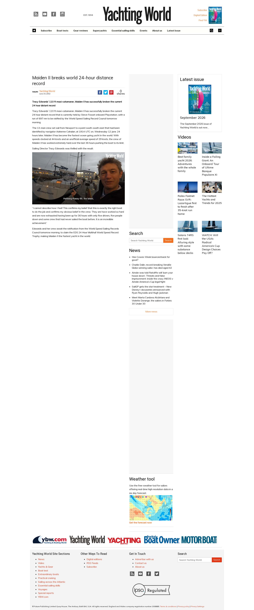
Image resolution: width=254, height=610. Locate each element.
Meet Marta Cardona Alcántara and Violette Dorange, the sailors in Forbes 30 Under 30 (152, 300)
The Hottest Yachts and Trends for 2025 (212, 199)
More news (151, 311)
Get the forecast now (140, 522)
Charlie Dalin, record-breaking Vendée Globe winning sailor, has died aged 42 (152, 266)
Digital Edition (200, 15)
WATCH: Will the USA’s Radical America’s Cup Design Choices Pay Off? (211, 244)
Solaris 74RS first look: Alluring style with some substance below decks (186, 244)
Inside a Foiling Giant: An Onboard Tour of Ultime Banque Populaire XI (211, 165)
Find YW (203, 20)
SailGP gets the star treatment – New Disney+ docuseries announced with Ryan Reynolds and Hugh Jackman (152, 289)
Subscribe (202, 10)
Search (168, 240)
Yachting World (47, 91)
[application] (78, 178)
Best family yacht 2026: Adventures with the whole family (187, 164)
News (134, 250)
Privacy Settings (197, 606)
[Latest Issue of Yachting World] (215, 15)
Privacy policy (183, 606)
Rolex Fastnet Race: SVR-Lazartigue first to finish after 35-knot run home (187, 204)
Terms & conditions (168, 606)
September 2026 (192, 118)
